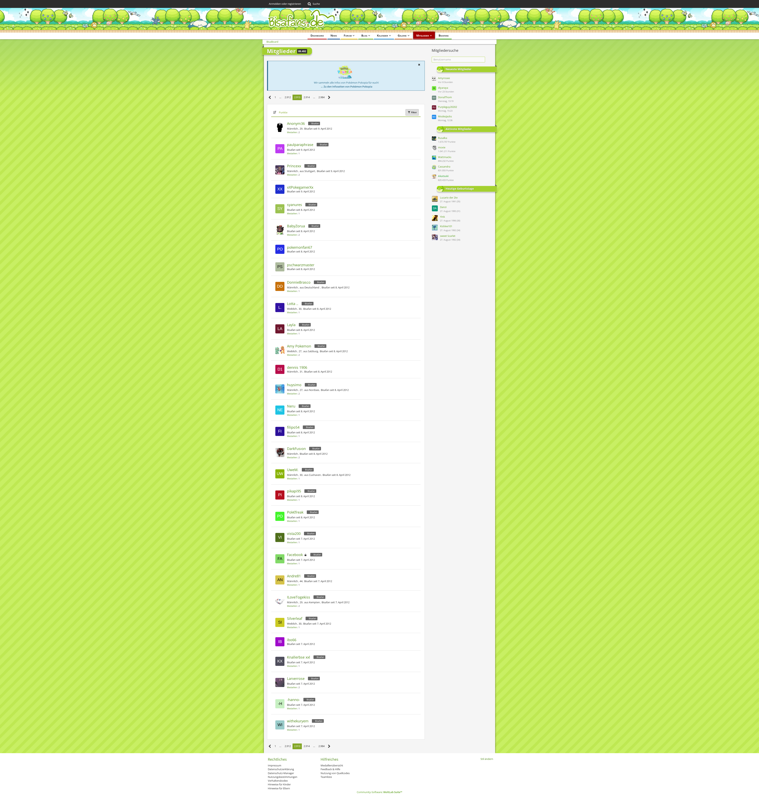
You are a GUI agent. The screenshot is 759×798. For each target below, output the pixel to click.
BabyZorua (296, 226)
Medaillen (292, 132)
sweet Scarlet (447, 236)
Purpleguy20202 (447, 107)
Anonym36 (296, 123)
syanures (294, 204)
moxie (441, 147)
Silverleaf (294, 618)
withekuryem (298, 721)
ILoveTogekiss (298, 597)
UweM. (292, 469)
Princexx (294, 166)
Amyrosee (444, 78)
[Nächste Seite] (329, 97)
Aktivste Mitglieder (459, 129)
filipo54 (293, 427)
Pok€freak (295, 512)
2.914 (307, 97)
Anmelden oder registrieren (285, 4)
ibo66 (291, 639)
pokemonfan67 (299, 247)
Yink (442, 216)
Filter (414, 112)
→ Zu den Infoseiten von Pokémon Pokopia (346, 86)
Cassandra (444, 166)
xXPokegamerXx (300, 187)
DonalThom (445, 97)
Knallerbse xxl (298, 657)
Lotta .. (292, 303)
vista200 (294, 533)
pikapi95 (294, 491)
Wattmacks (444, 157)
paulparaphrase (300, 144)
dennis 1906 (297, 367)
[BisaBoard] (379, 20)
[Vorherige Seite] (270, 97)
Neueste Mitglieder (458, 69)
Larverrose (296, 678)
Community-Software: (379, 792)
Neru (291, 406)
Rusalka (442, 138)
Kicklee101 (446, 226)
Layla (291, 324)
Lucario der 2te (449, 197)
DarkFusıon (296, 448)
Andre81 (294, 576)
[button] (419, 64)
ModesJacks (445, 116)
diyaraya (443, 87)
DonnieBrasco (299, 282)
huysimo (294, 384)
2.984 (321, 97)
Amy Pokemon (299, 346)
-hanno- (293, 699)
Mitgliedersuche (445, 50)
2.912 (288, 97)
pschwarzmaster (300, 265)
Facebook (295, 554)
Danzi (443, 207)
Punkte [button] (283, 112)
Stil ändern (487, 759)
